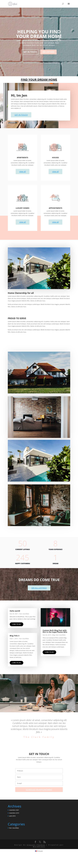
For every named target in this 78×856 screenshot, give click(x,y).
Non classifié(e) (24, 614)
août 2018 (12, 816)
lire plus (16, 624)
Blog (53, 635)
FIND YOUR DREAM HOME (39, 79)
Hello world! (15, 611)
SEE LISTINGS (48, 52)
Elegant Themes (36, 845)
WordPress (39, 847)
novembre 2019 (14, 813)
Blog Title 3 (14, 636)
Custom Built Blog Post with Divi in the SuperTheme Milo (55, 631)
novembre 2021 (14, 810)
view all (22, 171)
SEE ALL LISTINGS (39, 588)
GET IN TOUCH (30, 52)
